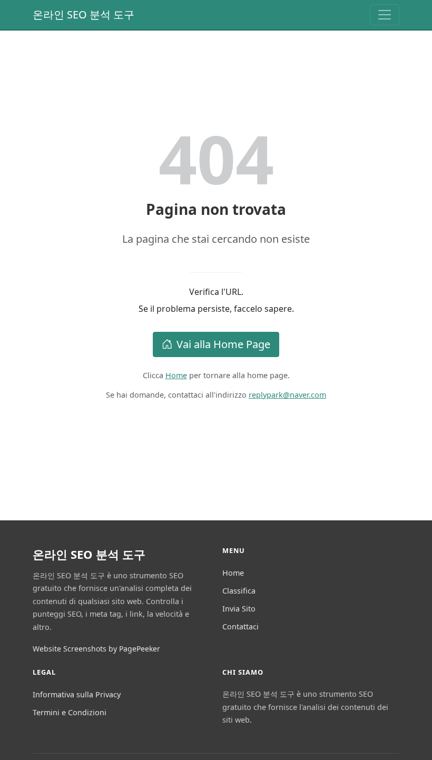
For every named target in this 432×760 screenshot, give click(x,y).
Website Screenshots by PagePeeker (96, 649)
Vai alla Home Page (223, 344)
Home (176, 375)
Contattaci (240, 626)
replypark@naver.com (287, 395)
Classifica (239, 591)
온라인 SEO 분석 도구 (83, 14)
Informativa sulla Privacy (77, 694)
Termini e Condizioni (69, 712)
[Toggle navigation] (384, 14)
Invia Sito (239, 609)
